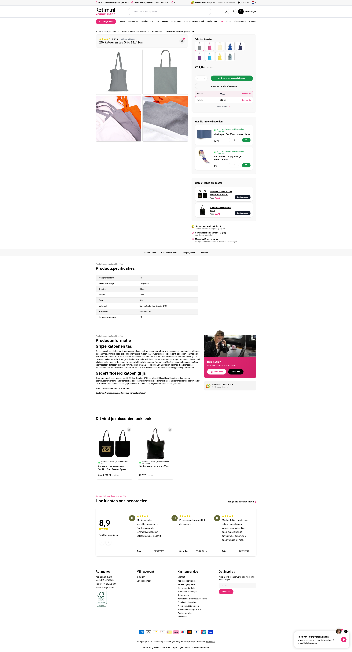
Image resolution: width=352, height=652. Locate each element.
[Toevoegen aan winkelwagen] (246, 140)
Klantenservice (240, 21)
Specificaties (150, 253)
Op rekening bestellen (187, 602)
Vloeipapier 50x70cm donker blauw (232, 134)
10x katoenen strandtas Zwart (220, 209)
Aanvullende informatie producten (192, 599)
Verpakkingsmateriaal (194, 21)
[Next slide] (108, 542)
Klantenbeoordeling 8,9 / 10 (215, 2)
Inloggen (141, 577)
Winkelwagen (250, 11)
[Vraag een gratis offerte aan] (182, 41)
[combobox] (171, 11)
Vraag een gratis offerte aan (224, 86)
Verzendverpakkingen (172, 21)
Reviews (204, 253)
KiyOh (158, 647)
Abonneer (226, 592)
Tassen (122, 21)
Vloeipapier (133, 21)
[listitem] (199, 46)
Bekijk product (242, 197)
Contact (181, 577)
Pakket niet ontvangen (187, 592)
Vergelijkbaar (189, 253)
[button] (226, 11)
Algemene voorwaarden (188, 606)
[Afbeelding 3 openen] (118, 118)
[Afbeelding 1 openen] (118, 72)
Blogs (228, 21)
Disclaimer (182, 617)
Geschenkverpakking (150, 21)
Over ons (252, 21)
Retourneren (183, 595)
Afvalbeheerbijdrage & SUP (189, 609)
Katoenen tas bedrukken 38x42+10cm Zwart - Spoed (221, 193)
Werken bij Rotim (185, 613)
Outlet (222, 21)
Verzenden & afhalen (187, 588)
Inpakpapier (212, 21)
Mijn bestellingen (144, 581)
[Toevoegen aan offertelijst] (129, 429)
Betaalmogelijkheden (187, 584)
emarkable (210, 642)
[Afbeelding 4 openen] (165, 118)
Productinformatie (169, 253)
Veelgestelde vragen (187, 581)
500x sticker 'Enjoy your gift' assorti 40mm (228, 158)
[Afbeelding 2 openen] (165, 72)
